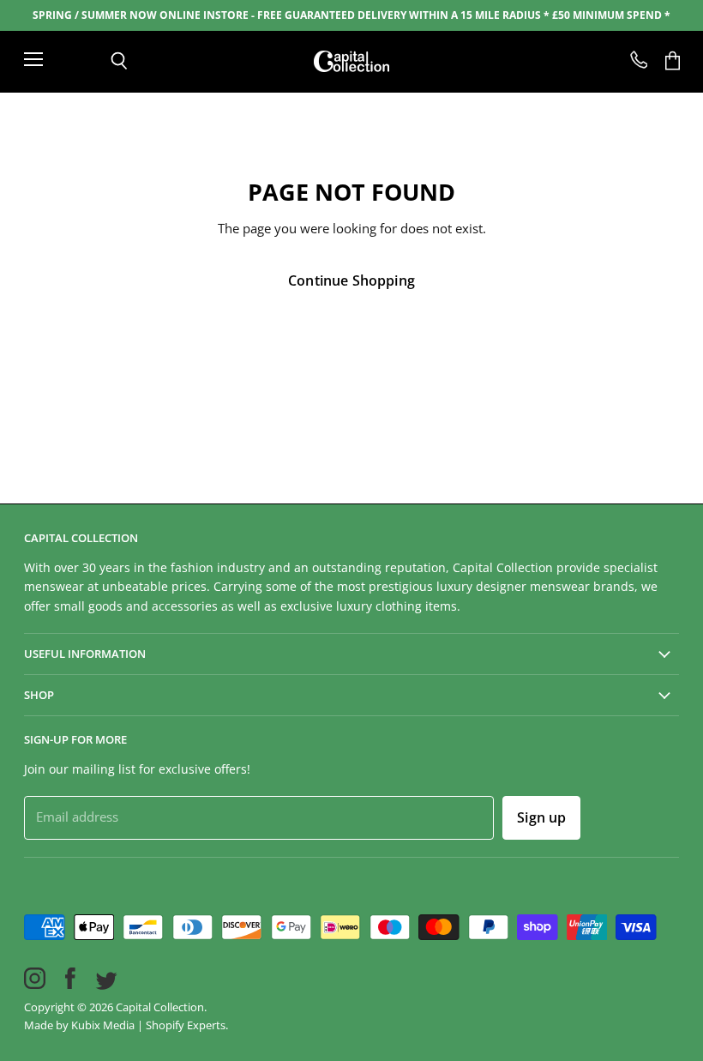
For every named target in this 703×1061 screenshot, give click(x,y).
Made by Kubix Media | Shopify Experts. (126, 1025)
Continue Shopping (351, 280)
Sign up (541, 817)
